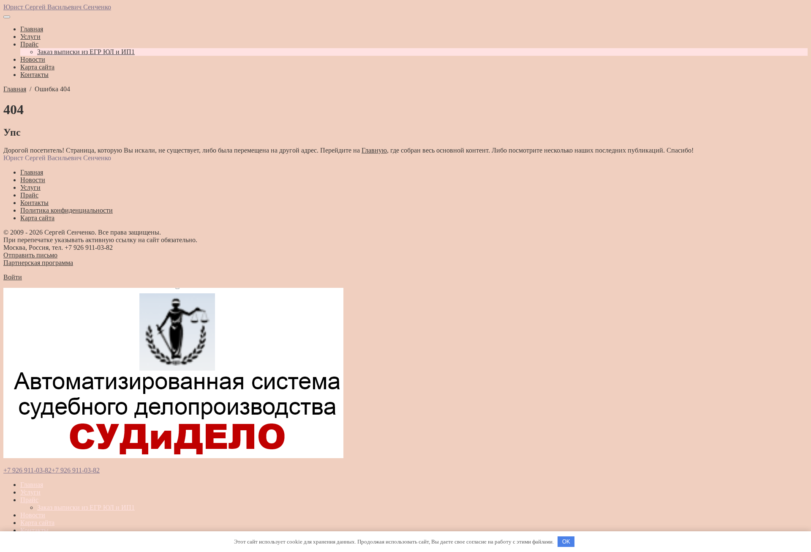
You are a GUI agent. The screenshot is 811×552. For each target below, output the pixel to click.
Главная (31, 484)
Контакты (34, 530)
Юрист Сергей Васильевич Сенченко (57, 7)
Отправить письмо (30, 255)
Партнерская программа (38, 262)
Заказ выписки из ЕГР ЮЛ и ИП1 (86, 507)
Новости (32, 515)
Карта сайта (37, 522)
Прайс (29, 499)
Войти (12, 277)
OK (566, 541)
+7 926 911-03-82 (27, 470)
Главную (374, 150)
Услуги (30, 492)
